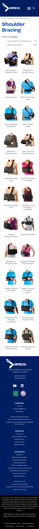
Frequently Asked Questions (19, 417)
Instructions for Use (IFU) (19, 484)
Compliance (30, 526)
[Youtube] (14, 385)
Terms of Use (20, 526)
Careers (19, 406)
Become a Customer (19, 473)
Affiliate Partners (19, 445)
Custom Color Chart (19, 489)
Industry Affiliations (19, 409)
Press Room (20, 411)
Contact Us (19, 434)
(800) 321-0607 (20, 376)
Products (11, 18)
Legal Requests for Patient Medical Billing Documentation (19, 423)
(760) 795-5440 (20, 378)
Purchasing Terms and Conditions (19, 419)
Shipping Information (19, 460)
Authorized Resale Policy (12, 523)
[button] (29, 8)
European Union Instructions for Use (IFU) (19, 487)
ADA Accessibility (28, 523)
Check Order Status (19, 463)
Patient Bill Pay (19, 442)
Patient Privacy (19, 439)
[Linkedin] (22, 385)
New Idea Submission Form (20, 471)
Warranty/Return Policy (19, 437)
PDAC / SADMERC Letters (19, 465)
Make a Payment (19, 476)
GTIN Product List (19, 481)
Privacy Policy (9, 526)
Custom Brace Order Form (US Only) (19, 468)
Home (4, 18)
